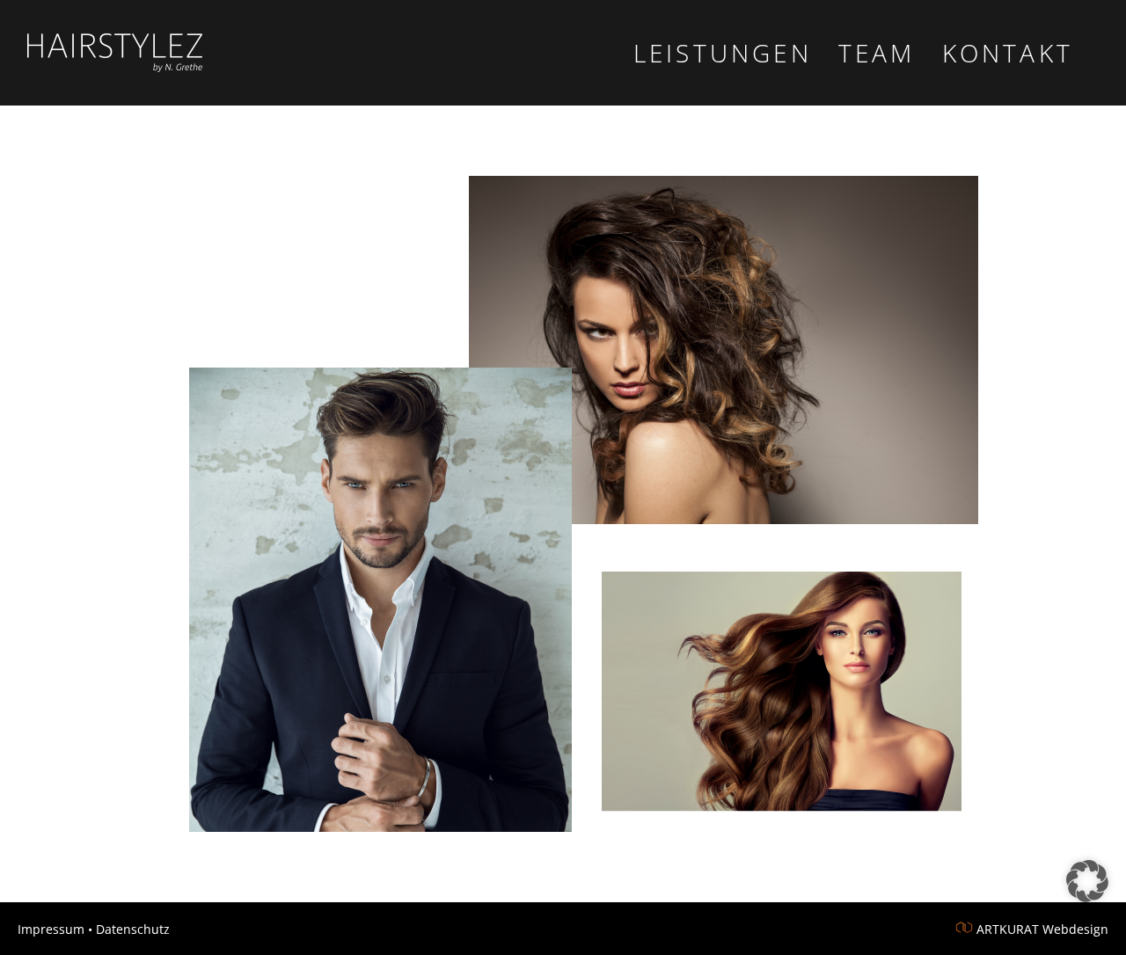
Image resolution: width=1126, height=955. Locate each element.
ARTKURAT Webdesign (1042, 929)
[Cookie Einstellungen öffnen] (1087, 897)
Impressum (51, 929)
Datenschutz (133, 929)
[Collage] (563, 499)
